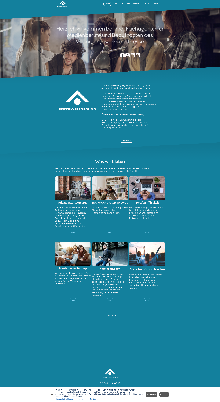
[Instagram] (127, 55)
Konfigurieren (95, 399)
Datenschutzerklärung (64, 399)
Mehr (73, 232)
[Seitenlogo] (62, 4)
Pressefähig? (126, 140)
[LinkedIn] (133, 55)
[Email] (138, 55)
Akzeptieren (151, 394)
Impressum (81, 399)
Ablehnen (164, 394)
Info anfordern (110, 315)
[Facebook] (122, 55)
